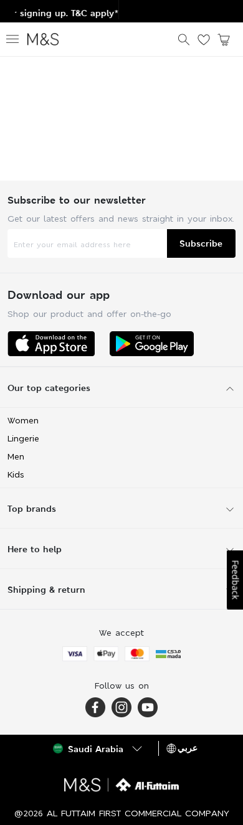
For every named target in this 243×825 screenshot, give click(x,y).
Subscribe (200, 243)
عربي (188, 747)
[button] (98, 748)
